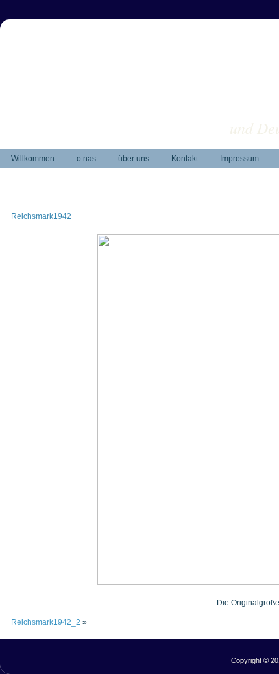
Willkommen (33, 158)
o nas (86, 158)
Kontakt (184, 158)
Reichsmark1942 (41, 216)
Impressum (239, 158)
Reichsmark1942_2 (45, 622)
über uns (133, 158)
